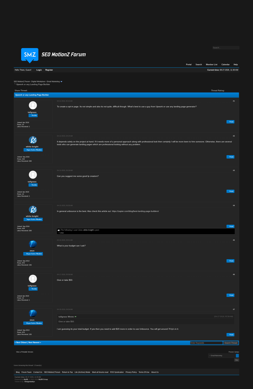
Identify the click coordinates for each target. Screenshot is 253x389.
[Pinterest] (41, 90)
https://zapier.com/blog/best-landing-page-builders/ (135, 211)
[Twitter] (32, 90)
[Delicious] (36, 90)
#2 (234, 136)
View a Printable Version (24, 352)
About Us (155, 372)
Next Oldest (21, 342)
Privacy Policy (131, 372)
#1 (234, 101)
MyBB (26, 379)
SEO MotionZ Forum (22, 82)
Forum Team (26, 372)
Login (39, 70)
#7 (234, 309)
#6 (234, 274)
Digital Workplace (38, 82)
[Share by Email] (43, 90)
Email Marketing (53, 82)
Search (199, 64)
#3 (234, 170)
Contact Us (37, 372)
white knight (32, 146)
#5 (234, 240)
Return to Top (67, 372)
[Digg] (34, 90)
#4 (234, 205)
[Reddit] (38, 90)
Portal (189, 64)
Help (236, 64)
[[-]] (59, 230)
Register (49, 70)
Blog (18, 372)
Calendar (226, 64)
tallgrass (32, 112)
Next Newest (33, 342)
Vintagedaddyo (29, 381)
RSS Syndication (117, 372)
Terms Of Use (144, 372)
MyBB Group (43, 379)
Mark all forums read (100, 372)
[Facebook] (30, 90)
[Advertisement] (126, 21)
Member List (211, 64)
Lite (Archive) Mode (82, 372)
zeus (62, 233)
